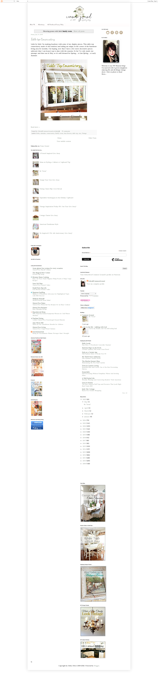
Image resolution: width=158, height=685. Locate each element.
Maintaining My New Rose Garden (93, 363)
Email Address (86, 252)
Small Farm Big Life (39, 288)
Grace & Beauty (87, 383)
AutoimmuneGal (38, 332)
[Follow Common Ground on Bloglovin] (85, 301)
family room (59, 133)
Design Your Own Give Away (49, 180)
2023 (84, 423)
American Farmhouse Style (49, 224)
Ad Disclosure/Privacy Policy (55, 24)
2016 (84, 443)
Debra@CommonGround (96, 281)
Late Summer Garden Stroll (91, 358)
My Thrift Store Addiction (91, 357)
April (86, 408)
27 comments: (66, 131)
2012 (84, 455)
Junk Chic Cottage (88, 389)
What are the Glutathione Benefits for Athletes (48, 324)
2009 (84, 464)
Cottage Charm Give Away (49, 215)
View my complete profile (95, 284)
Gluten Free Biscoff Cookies (42, 270)
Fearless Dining (38, 318)
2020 (84, 432)
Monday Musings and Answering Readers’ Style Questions (101, 380)
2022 (84, 426)
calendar (43, 133)
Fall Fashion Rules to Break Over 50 (94, 354)
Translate (95, 296)
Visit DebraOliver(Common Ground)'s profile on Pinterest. (100, 275)
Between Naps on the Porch (91, 348)
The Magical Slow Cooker (41, 273)
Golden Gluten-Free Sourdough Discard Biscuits (49, 320)
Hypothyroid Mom (39, 312)
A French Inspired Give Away (50, 153)
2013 (84, 452)
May (86, 402)
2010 (84, 461)
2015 (84, 446)
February (87, 414)
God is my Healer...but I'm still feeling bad (103, 328)
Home (59, 138)
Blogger (96, 666)
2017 (84, 440)
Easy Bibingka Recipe (40, 309)
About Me (32, 24)
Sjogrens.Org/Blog (39, 292)
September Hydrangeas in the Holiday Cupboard (56, 198)
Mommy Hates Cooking (41, 277)
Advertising (41, 24)
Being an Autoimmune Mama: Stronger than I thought (51, 333)
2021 (84, 429)
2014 (84, 449)
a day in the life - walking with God (94, 327)
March (86, 411)
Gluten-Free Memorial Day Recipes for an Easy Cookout (51, 305)
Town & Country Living (90, 366)
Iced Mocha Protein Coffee (41, 289)
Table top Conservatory (43, 39)
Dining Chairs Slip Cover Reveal (51, 189)
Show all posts (79, 31)
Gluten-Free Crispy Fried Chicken (44, 329)
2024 (84, 420)
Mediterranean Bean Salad (41, 300)
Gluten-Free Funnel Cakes (41, 285)
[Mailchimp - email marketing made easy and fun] (117, 261)
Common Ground (88, 315)
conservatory (50, 133)
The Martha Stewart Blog (91, 361)
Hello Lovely (86, 343)
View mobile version (64, 141)
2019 (84, 435)
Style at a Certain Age (89, 352)
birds (38, 133)
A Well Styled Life (88, 378)
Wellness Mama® (38, 299)
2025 (84, 399)
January (87, 417)
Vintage (84, 133)
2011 (84, 458)
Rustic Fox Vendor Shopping (91, 390)
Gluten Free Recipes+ (40, 308)
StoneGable (86, 372)
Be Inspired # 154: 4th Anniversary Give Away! (56, 233)
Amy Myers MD (38, 323)
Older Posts (92, 138)
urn (80, 133)
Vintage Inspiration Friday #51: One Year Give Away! (58, 206)
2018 (84, 438)
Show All (124, 393)
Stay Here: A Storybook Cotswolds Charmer (96, 345)
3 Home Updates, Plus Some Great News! (95, 349)
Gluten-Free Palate (39, 303)
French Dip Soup (38, 274)
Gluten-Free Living (39, 327)
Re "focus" (43, 171)
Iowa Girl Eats (37, 283)
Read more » (35, 127)
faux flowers (68, 133)
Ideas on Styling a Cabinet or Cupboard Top (55, 162)
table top (75, 133)
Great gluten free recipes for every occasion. (48, 268)
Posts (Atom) (44, 146)
